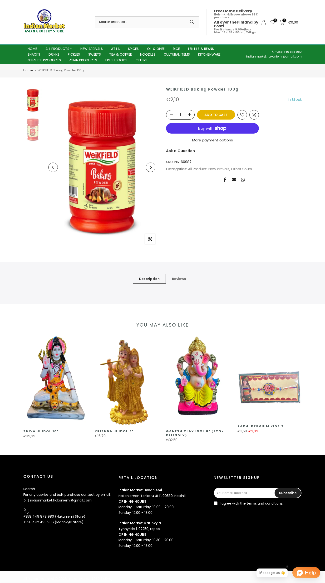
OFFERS (141, 60)
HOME (32, 48)
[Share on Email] (234, 180)
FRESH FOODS (116, 60)
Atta (115, 48)
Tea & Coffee (120, 54)
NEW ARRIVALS (91, 48)
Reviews (179, 278)
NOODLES (147, 54)
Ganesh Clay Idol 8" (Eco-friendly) (195, 433)
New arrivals (218, 168)
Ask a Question (180, 150)
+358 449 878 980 (288, 52)
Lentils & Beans (201, 48)
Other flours (241, 168)
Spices (133, 48)
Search (29, 489)
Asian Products (83, 60)
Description (149, 278)
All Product (197, 168)
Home (28, 70)
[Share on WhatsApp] (243, 180)
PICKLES (74, 54)
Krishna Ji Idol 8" (114, 431)
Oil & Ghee (156, 48)
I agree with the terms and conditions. (251, 503)
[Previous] (53, 167)
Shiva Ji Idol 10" (41, 431)
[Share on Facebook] (225, 180)
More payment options (212, 140)
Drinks (54, 54)
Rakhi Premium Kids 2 (260, 426)
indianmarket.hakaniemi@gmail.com (274, 56)
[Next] (150, 167)
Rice (176, 48)
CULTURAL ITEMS (177, 54)
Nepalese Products (44, 60)
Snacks (34, 54)
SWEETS (94, 54)
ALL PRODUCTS (57, 48)
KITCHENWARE (209, 54)
